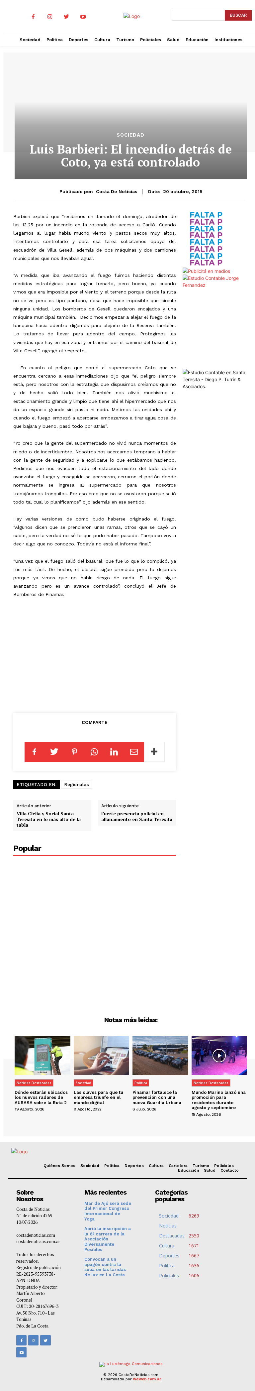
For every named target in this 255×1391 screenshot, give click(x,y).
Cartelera (178, 1165)
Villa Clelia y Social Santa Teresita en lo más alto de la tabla (49, 819)
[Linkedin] (114, 752)
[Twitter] (66, 17)
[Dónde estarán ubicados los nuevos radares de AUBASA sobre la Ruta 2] (42, 1055)
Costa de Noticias (116, 191)
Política (140, 1083)
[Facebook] (33, 17)
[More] (154, 752)
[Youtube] (83, 17)
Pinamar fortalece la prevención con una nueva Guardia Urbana (156, 1097)
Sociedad (130, 135)
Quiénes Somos (59, 1165)
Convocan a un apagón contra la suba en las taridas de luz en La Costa (105, 1267)
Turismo (201, 1165)
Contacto (229, 1170)
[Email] (134, 752)
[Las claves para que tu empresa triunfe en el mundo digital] (101, 1055)
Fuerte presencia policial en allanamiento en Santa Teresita (136, 816)
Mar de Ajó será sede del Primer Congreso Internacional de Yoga (107, 1211)
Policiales (224, 1165)
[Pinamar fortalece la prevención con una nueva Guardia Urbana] (160, 1055)
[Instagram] (49, 17)
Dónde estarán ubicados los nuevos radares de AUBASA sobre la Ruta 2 (41, 1097)
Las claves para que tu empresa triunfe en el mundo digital (98, 1097)
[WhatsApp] (94, 752)
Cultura (156, 1165)
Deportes (134, 1165)
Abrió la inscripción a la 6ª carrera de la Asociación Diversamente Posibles (107, 1239)
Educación (188, 1170)
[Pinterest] (74, 752)
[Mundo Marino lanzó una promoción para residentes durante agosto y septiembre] (219, 1055)
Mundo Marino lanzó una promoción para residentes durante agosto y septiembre (219, 1100)
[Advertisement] (99, 654)
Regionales (76, 784)
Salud (209, 1170)
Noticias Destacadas (34, 1083)
